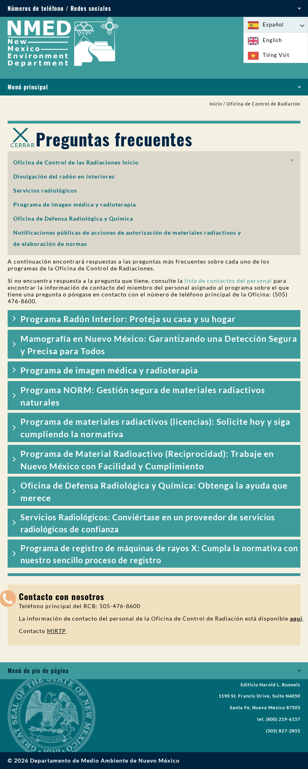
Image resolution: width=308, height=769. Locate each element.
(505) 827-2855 (283, 730)
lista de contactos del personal (228, 280)
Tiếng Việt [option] (276, 55)
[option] (276, 40)
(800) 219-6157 (283, 719)
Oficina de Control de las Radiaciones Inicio (76, 162)
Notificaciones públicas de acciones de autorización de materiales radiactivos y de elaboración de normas (127, 238)
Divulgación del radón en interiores (64, 176)
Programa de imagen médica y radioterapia (74, 204)
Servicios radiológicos (45, 190)
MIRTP (56, 630)
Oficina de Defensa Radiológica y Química (73, 218)
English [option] (272, 40)
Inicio (215, 103)
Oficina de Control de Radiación (263, 103)
